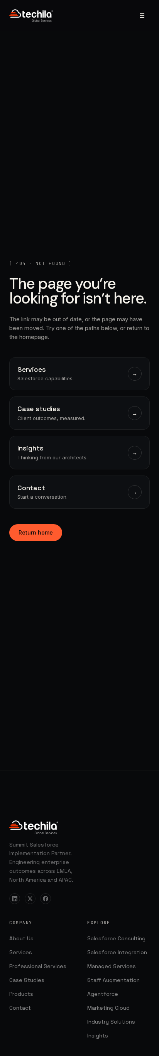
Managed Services (111, 966)
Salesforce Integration (117, 952)
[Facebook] (45, 898)
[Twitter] (30, 898)
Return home (36, 532)
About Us (21, 938)
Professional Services (37, 966)
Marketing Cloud (108, 1007)
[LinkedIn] (14, 898)
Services (20, 952)
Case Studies (26, 980)
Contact (20, 1007)
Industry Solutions (111, 1021)
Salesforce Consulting (116, 938)
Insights (97, 1035)
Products (21, 993)
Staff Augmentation (113, 980)
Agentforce (102, 993)
